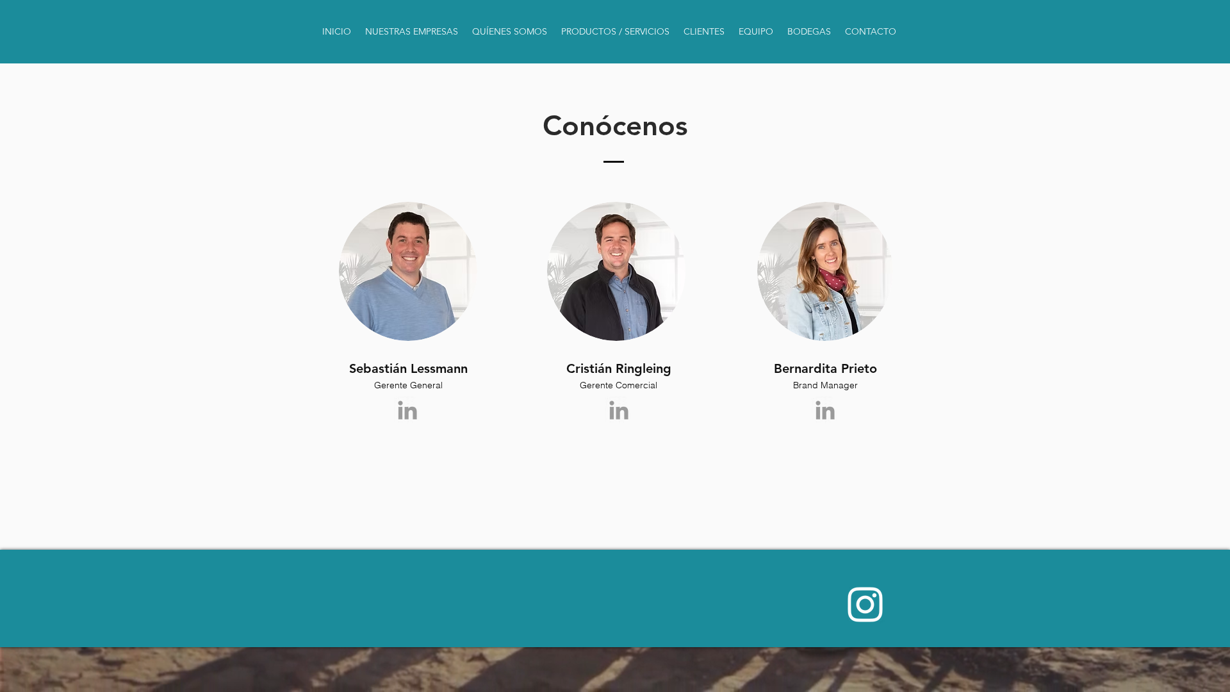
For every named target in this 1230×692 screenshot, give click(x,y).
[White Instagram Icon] (865, 604)
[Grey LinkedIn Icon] (407, 410)
